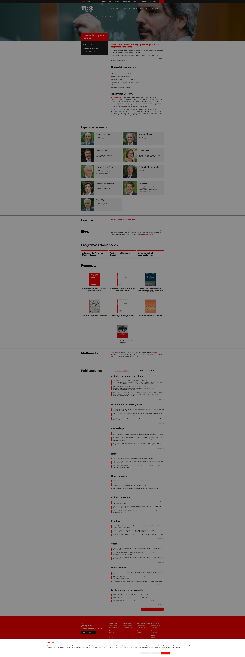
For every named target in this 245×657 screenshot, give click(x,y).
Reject (145, 653)
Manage (155, 653)
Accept (165, 653)
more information (104, 647)
